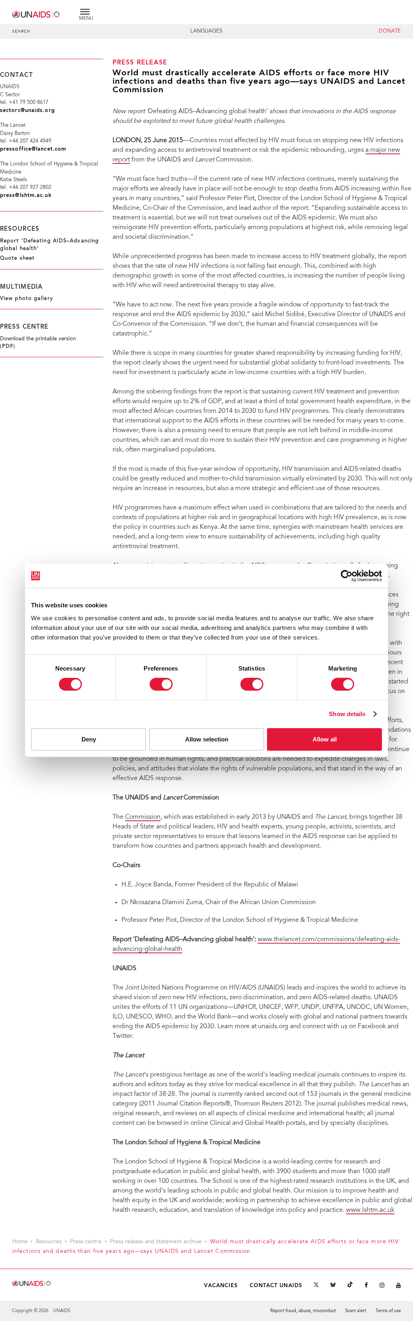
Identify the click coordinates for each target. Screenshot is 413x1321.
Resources (49, 1242)
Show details (347, 713)
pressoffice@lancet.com (33, 149)
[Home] (36, 13)
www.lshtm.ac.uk (370, 1210)
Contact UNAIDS (276, 1285)
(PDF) (8, 346)
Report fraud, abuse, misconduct (303, 1311)
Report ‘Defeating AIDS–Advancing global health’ (49, 245)
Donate (390, 31)
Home (19, 1242)
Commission (143, 817)
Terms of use (388, 1311)
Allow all (325, 739)
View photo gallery (26, 298)
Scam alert (355, 1311)
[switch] (161, 684)
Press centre (86, 1242)
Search (21, 32)
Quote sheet (17, 258)
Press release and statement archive (156, 1242)
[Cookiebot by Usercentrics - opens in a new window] (346, 576)
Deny (88, 739)
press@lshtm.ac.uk (26, 195)
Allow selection (206, 739)
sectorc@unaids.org (27, 110)
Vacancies (221, 1285)
